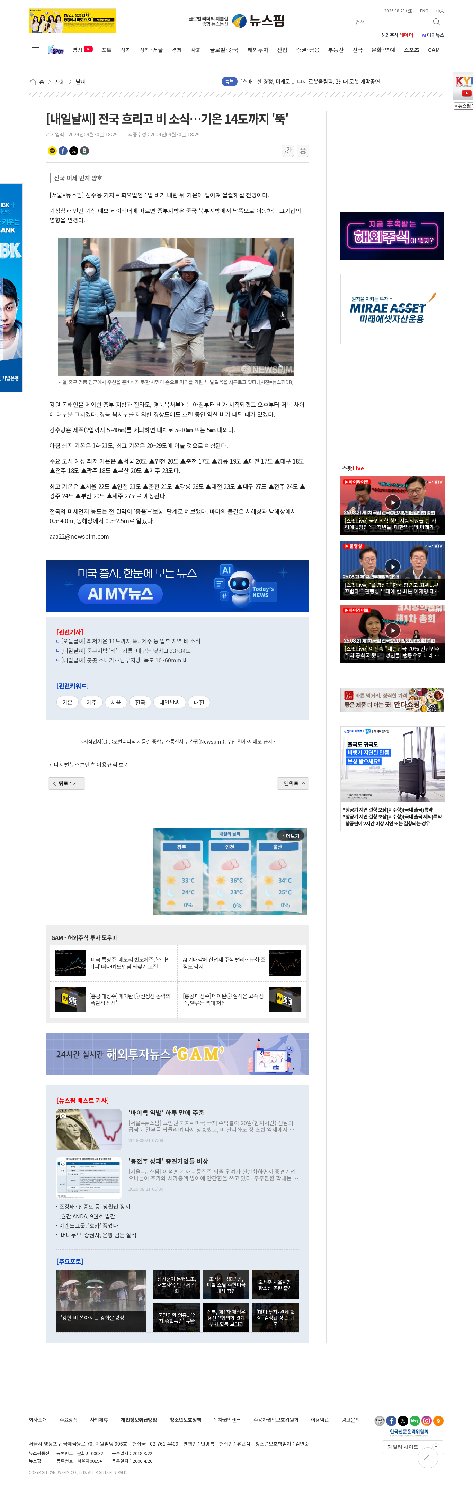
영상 (77, 49)
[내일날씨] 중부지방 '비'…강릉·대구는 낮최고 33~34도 (126, 650)
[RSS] (438, 1421)
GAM (434, 49)
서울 (116, 702)
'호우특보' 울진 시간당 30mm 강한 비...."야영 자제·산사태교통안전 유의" (322, 81)
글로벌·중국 (224, 49)
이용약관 (320, 1419)
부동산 (336, 49)
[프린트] (303, 151)
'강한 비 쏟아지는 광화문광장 (92, 1317)
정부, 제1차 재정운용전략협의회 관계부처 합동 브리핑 (226, 1317)
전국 (357, 49)
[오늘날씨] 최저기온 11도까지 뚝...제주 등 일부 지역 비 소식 (130, 641)
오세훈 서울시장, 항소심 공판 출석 (275, 1284)
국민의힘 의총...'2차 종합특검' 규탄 (176, 1317)
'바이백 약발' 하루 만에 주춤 (166, 1112)
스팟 (353, 468)
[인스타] (426, 1421)
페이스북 (63, 150)
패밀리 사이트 (403, 1447)
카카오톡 (52, 150)
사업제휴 (99, 1419)
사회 (196, 49)
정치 (126, 49)
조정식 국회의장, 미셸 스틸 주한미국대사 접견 (226, 1284)
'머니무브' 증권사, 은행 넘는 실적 (97, 1235)
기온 (67, 702)
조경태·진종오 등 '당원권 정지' (95, 1206)
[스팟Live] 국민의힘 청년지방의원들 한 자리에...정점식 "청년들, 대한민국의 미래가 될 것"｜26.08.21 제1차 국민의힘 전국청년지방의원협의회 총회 (392, 523)
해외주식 (397, 35)
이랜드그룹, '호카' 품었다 (88, 1225)
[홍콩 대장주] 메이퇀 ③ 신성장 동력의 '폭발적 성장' (129, 999)
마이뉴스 (433, 35)
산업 (282, 49)
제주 (92, 702)
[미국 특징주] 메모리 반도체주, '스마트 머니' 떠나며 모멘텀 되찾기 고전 (130, 962)
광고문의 (351, 1419)
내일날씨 (169, 702)
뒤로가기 (68, 783)
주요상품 (69, 1419)
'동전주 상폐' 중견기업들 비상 (168, 1161)
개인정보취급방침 (139, 1419)
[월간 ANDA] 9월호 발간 (87, 1216)
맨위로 (291, 783)
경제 (177, 49)
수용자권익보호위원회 (275, 1419)
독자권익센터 (227, 1419)
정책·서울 (151, 49)
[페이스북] (391, 1421)
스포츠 (411, 49)
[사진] (89, 1129)
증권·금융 (308, 49)
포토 (106, 49)
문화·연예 (383, 49)
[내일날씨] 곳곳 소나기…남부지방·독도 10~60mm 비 (124, 660)
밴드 (84, 150)
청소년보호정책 (185, 1419)
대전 (199, 702)
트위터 (73, 150)
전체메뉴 (36, 50)
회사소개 (38, 1419)
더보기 (435, 81)
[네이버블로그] (415, 1421)
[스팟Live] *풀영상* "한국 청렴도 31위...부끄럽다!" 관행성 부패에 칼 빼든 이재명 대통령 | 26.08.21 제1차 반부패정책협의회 (392, 587)
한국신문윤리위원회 (409, 1432)
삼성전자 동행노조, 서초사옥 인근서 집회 (176, 1284)
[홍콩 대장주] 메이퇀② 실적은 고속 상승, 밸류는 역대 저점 (223, 999)
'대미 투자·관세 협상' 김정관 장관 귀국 (276, 1317)
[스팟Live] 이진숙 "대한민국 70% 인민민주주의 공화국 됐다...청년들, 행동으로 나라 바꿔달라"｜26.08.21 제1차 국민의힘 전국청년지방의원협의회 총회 (392, 651)
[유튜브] (379, 1421)
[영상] (392, 505)
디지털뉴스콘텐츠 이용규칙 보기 (91, 764)
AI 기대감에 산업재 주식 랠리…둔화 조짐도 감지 (224, 962)
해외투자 (258, 49)
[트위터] (403, 1421)
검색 (437, 22)
